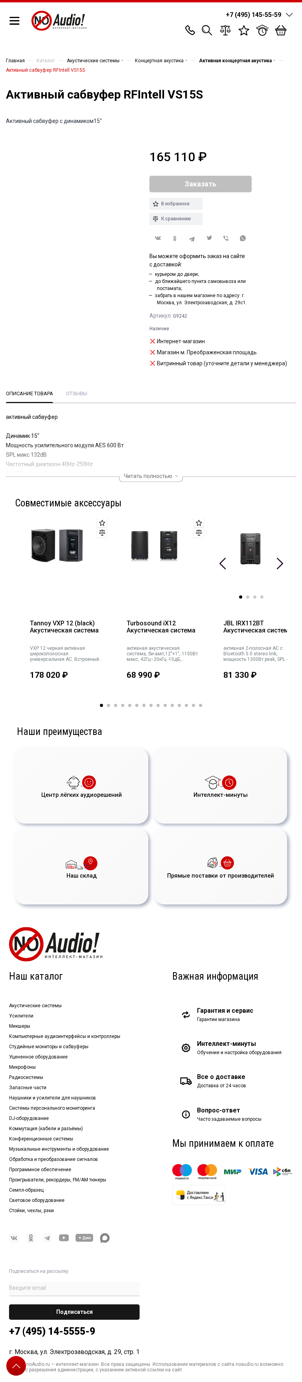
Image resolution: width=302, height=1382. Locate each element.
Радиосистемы (26, 1077)
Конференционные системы (41, 1139)
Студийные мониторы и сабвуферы (48, 1046)
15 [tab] (200, 705)
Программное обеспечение (40, 1169)
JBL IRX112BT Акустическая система (257, 627)
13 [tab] (186, 705)
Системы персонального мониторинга (52, 1108)
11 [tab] (172, 705)
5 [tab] (129, 705)
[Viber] (225, 239)
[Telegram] (192, 239)
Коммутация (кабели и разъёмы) (46, 1128)
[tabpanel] (63, 611)
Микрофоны (22, 1067)
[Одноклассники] (174, 239)
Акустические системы (35, 1005)
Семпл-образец (26, 1190)
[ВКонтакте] (157, 238)
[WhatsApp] (243, 239)
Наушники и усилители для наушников (52, 1098)
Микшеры (19, 1026)
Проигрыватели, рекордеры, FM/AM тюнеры (57, 1180)
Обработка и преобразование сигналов (53, 1159)
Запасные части (27, 1087)
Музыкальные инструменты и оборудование (59, 1149)
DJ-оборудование (29, 1118)
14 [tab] (193, 705)
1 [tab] (240, 597)
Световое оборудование (36, 1200)
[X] (209, 239)
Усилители (21, 1016)
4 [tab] (261, 597)
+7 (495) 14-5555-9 (52, 1331)
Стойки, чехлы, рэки (31, 1210)
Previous (223, 563)
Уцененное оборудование (38, 1057)
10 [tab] (165, 705)
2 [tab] (247, 597)
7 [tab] (143, 705)
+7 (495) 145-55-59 (253, 15)
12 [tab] (179, 705)
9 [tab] (158, 705)
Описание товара (29, 393)
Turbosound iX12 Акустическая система (161, 627)
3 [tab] (254, 597)
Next (280, 563)
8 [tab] (151, 705)
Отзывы (76, 393)
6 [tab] (136, 705)
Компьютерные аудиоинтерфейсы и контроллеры (64, 1036)
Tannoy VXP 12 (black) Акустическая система (64, 627)
